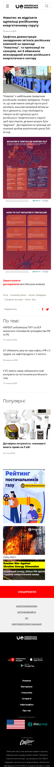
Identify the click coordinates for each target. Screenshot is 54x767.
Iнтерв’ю (26, 698)
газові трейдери (37, 295)
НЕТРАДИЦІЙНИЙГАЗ (26, 612)
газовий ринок (18, 295)
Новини (26, 680)
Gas (34, 299)
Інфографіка (26, 704)
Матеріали (26, 686)
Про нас (26, 710)
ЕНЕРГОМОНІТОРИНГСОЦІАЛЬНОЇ (27, 624)
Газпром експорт (13, 299)
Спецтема (26, 692)
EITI (26, 618)
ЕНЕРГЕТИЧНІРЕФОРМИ (26, 606)
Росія (27, 299)
